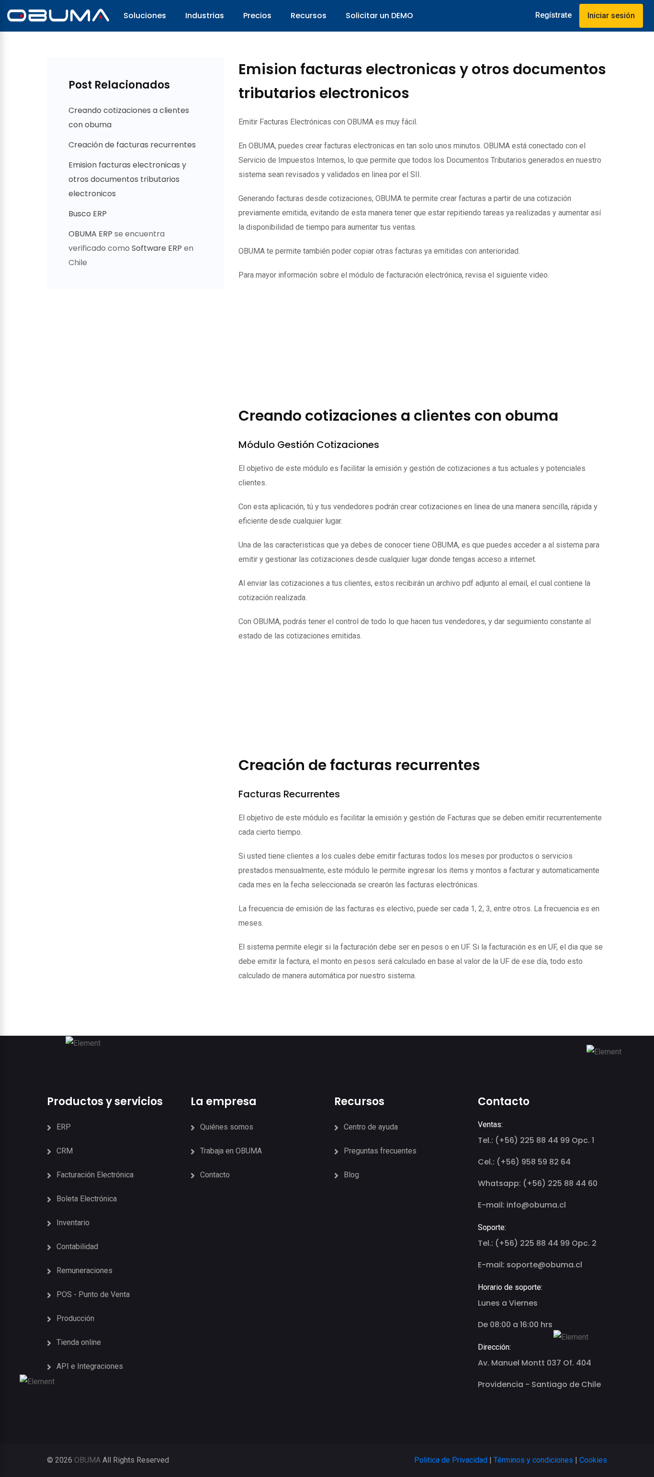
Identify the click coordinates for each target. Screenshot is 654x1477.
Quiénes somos (226, 1126)
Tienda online (78, 1342)
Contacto (215, 1174)
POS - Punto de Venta (93, 1294)
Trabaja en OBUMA (231, 1150)
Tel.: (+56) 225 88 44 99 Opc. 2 (537, 1243)
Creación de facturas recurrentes (132, 144)
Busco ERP (87, 213)
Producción (75, 1318)
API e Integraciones (89, 1366)
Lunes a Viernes (508, 1303)
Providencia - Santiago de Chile (539, 1384)
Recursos (309, 15)
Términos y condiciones (533, 1460)
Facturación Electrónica (95, 1174)
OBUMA (87, 1460)
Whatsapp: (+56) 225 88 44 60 (538, 1183)
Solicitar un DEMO (379, 15)
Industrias (204, 15)
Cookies (593, 1460)
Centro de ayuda (371, 1126)
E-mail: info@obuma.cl (522, 1204)
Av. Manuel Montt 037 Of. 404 (534, 1362)
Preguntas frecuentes (380, 1150)
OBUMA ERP (91, 233)
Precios (257, 15)
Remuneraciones (84, 1270)
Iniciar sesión (611, 15)
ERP (63, 1126)
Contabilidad (77, 1246)
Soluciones (145, 15)
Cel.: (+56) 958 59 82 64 (524, 1161)
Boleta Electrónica (86, 1198)
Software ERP (157, 248)
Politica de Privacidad (450, 1460)
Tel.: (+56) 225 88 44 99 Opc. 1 (536, 1140)
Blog (351, 1174)
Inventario (73, 1222)
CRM (64, 1150)
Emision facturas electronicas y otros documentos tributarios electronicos (127, 179)
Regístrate (553, 15)
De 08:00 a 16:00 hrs (515, 1324)
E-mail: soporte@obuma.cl (530, 1264)
